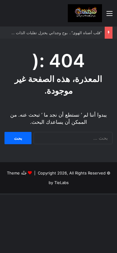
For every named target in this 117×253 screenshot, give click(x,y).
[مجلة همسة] (85, 13)
